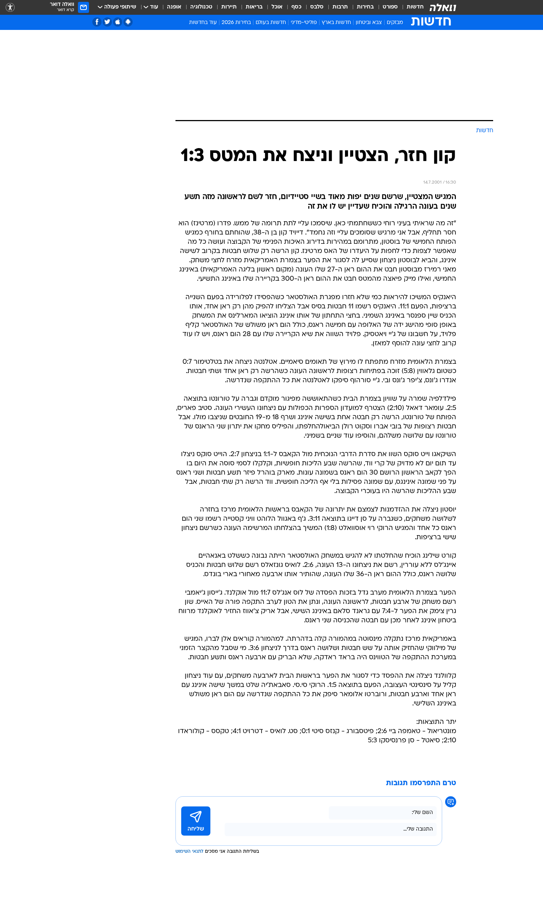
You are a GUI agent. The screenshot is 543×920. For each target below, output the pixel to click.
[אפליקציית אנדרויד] (128, 22)
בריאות (254, 7)
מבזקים (395, 22)
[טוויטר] (107, 22)
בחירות (365, 7)
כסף (296, 7)
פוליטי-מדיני (304, 22)
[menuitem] (411, 7)
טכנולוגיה (201, 7)
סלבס (317, 7)
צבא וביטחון (369, 22)
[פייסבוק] (97, 22)
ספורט (390, 7)
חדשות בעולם (271, 22)
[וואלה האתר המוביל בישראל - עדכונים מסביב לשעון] (443, 7)
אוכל (277, 7)
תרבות (340, 7)
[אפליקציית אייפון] (117, 22)
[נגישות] (10, 7)
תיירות (229, 7)
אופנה (174, 7)
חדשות (415, 7)
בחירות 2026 (236, 22)
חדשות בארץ (336, 22)
